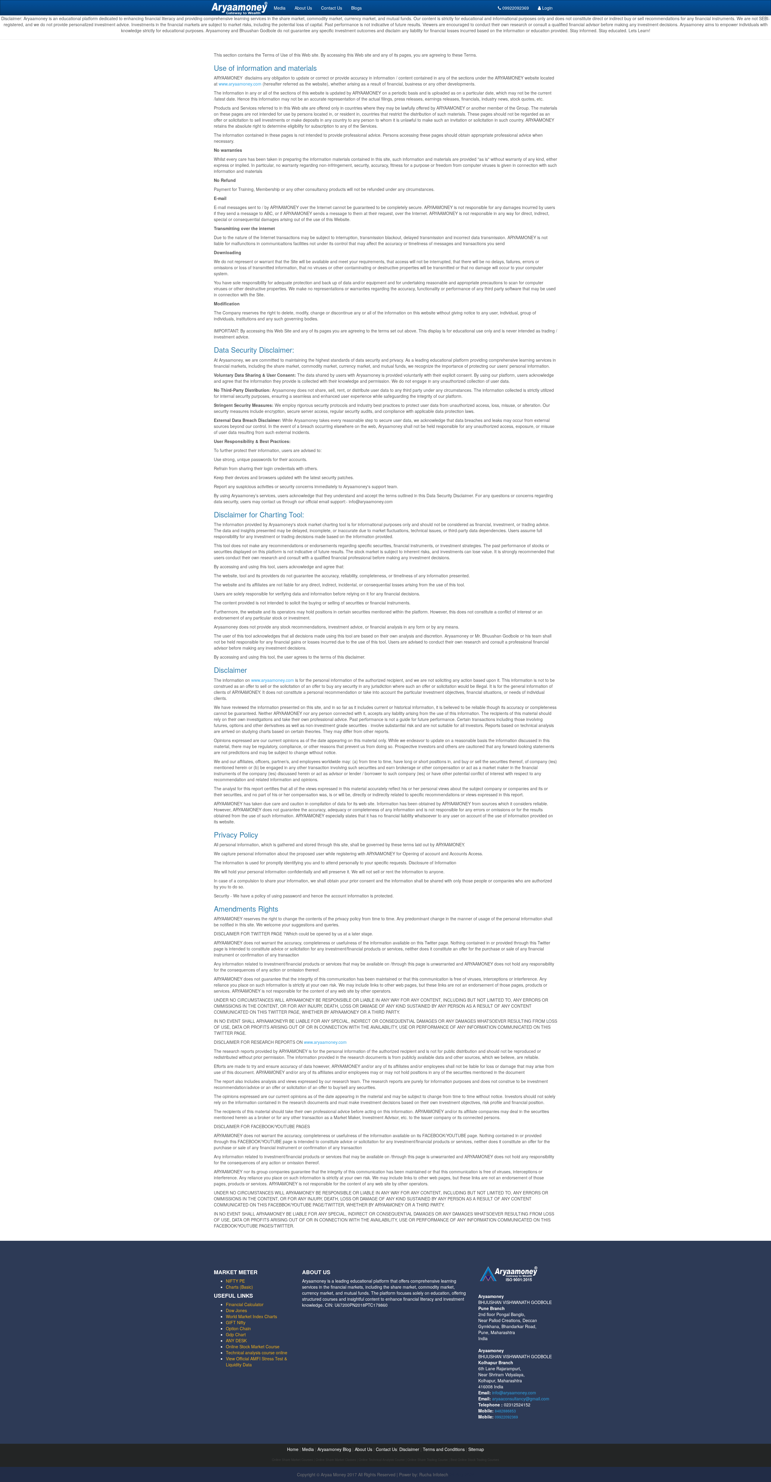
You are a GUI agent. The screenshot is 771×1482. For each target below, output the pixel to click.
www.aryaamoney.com (240, 84)
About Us (303, 8)
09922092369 (515, 8)
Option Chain (238, 1328)
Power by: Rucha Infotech (423, 1474)
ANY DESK (236, 1340)
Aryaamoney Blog (334, 1449)
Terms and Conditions (444, 1449)
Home (292, 1449)
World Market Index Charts (251, 1316)
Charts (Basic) (239, 1287)
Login (547, 8)
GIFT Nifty (235, 1322)
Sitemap (476, 1449)
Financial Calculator (245, 1304)
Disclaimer (409, 1449)
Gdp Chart (236, 1334)
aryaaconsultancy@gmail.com (520, 1399)
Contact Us (331, 8)
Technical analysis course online (256, 1352)
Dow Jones (236, 1310)
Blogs (356, 8)
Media (280, 8)
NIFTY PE (235, 1281)
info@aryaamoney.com (514, 1393)
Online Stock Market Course (252, 1346)
